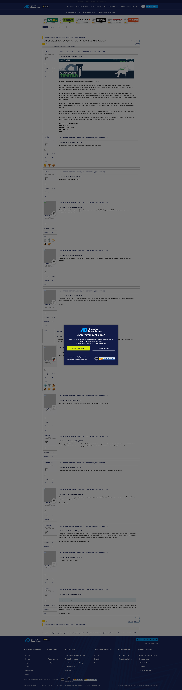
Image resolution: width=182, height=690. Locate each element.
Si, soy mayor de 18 (78, 348)
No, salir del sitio (103, 348)
